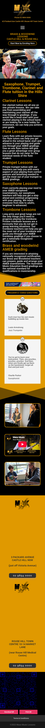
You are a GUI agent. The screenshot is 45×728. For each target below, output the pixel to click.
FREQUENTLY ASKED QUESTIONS (23, 293)
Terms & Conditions (21, 718)
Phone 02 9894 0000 (22, 17)
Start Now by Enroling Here (22, 43)
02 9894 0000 (22, 575)
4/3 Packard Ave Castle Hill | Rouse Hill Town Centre (22, 21)
